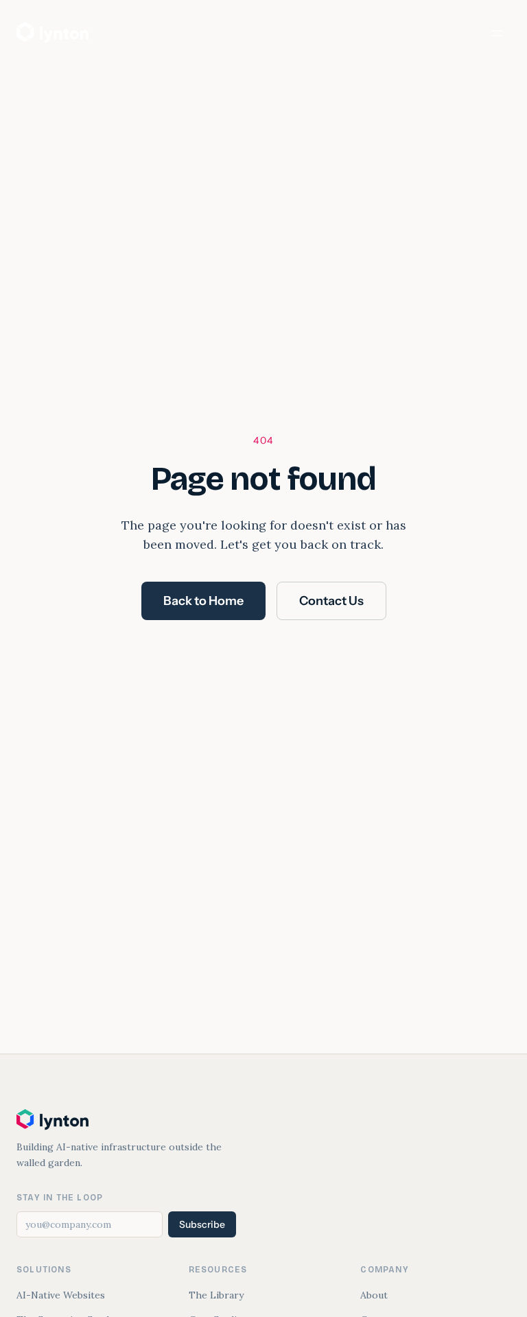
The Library (216, 1295)
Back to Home (203, 600)
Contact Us (331, 600)
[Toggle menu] (497, 33)
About (374, 1295)
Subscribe (202, 1224)
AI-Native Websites (60, 1295)
